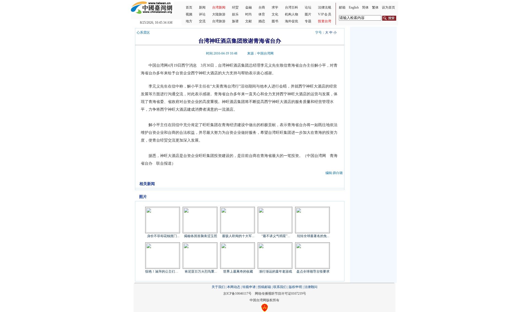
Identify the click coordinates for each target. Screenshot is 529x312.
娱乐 (235, 14)
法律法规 (324, 7)
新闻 (202, 7)
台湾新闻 (218, 7)
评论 (202, 14)
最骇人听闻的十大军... (238, 236)
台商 (261, 7)
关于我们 (218, 287)
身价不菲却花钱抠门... (163, 236)
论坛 (308, 7)
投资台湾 (324, 21)
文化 (275, 14)
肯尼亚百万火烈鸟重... (201, 271)
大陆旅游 (218, 14)
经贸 (235, 7)
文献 (248, 21)
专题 (308, 21)
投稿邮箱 (264, 287)
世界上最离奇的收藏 (238, 271)
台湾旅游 (218, 21)
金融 (248, 7)
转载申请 (249, 287)
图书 (275, 21)
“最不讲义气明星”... (275, 236)
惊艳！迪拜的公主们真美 (163, 271)
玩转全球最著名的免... (313, 236)
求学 (275, 7)
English (354, 7)
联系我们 (280, 287)
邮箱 (342, 7)
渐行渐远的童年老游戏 (275, 271)
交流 (202, 21)
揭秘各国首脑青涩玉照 (200, 236)
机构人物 (291, 14)
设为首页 (388, 7)
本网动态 (233, 287)
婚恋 (261, 21)
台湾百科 (291, 7)
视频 (189, 14)
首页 (189, 7)
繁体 (375, 7)
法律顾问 (310, 287)
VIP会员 (324, 14)
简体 (365, 7)
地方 (189, 21)
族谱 (235, 21)
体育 (261, 14)
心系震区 (143, 32)
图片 (308, 14)
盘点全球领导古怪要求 (313, 271)
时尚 (248, 14)
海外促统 (291, 21)
